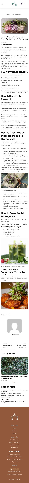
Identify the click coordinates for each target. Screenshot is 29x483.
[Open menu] (2, 4)
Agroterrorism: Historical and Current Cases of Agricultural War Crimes (12, 396)
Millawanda (15, 334)
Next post (24, 343)
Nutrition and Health (17, 14)
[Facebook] (6, 315)
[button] (14, 382)
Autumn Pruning (21, 345)
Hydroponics (14, 447)
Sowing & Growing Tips (14, 442)
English (24, 3)
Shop (14, 428)
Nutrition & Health (14, 445)
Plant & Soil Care (14, 440)
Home (8, 14)
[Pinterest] (9, 315)
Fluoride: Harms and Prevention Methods (11, 393)
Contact (15, 433)
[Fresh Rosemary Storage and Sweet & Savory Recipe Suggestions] (14, 365)
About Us (14, 431)
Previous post (6, 343)
